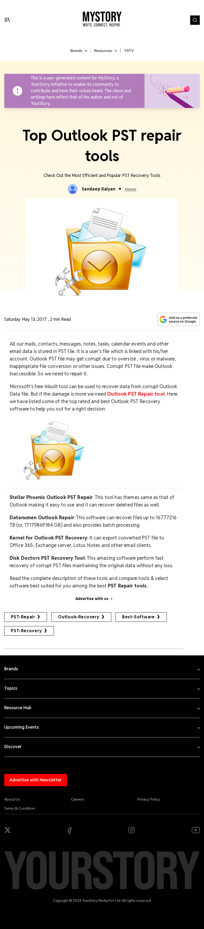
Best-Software (138, 617)
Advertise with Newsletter (36, 780)
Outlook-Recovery (78, 617)
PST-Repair (23, 617)
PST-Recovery (26, 631)
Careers (77, 799)
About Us (12, 799)
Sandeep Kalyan (99, 189)
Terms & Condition (19, 808)
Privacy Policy (148, 799)
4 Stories (130, 189)
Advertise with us (91, 598)
